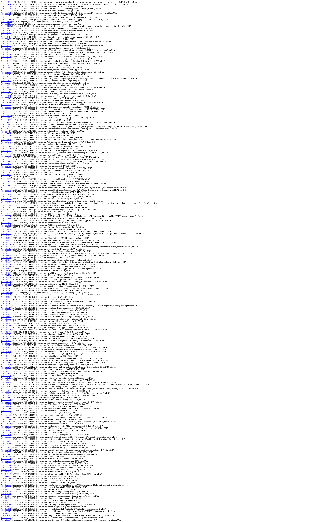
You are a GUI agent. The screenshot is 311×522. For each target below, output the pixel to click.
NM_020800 (6, 371)
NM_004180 (6, 122)
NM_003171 (6, 96)
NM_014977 (6, 286)
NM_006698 (6, 207)
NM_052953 (6, 463)
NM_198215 (6, 511)
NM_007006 (6, 220)
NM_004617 (6, 146)
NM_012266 (6, 240)
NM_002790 (6, 87)
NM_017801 (6, 330)
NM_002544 (6, 81)
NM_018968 (6, 356)
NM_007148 (6, 223)
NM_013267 (6, 247)
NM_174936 (6, 494)
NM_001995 (6, 63)
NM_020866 (6, 373)
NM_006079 (6, 190)
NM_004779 (6, 151)
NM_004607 (6, 144)
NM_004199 (6, 127)
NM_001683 (6, 50)
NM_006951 (6, 216)
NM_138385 (6, 470)
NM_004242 (6, 129)
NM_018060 (6, 338)
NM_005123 (6, 157)
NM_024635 (6, 422)
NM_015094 (6, 290)
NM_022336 (6, 397)
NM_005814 (6, 186)
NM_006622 (6, 205)
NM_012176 (6, 238)
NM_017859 (6, 332)
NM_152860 (6, 483)
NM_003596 (6, 105)
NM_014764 (6, 279)
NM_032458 (6, 448)
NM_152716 (6, 481)
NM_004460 (6, 137)
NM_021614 (6, 384)
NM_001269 (6, 28)
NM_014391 (6, 264)
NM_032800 (6, 452)
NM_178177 (6, 496)
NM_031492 (6, 443)
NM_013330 (6, 253)
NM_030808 (6, 439)
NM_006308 (6, 199)
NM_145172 (6, 472)
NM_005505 (6, 168)
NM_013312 (6, 249)
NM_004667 (6, 148)
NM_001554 (6, 48)
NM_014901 (6, 284)
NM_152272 (6, 478)
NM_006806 (6, 214)
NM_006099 (6, 192)
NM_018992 (6, 358)
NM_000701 (6, 13)
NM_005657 (6, 179)
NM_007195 (6, 227)
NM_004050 (6, 113)
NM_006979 (6, 218)
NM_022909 (6, 411)
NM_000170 (6, 2)
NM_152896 (6, 485)
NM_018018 (6, 334)
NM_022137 (6, 393)
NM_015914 (6, 308)
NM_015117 (6, 293)
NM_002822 (6, 89)
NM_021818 (6, 387)
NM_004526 (6, 140)
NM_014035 (6, 258)
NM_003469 (6, 100)
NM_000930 (6, 17)
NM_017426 (6, 323)
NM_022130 (6, 391)
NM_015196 (6, 297)
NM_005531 (6, 170)
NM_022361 (6, 400)
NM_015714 (6, 304)
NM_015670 (6, 301)
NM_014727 (6, 273)
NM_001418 (6, 37)
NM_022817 (6, 408)
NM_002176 (6, 68)
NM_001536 (6, 46)
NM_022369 (6, 402)
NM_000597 (6, 9)
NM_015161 (6, 295)
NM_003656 (6, 107)
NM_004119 (6, 116)
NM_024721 (6, 424)
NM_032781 (6, 450)
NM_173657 (6, 491)
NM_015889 (6, 306)
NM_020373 (6, 369)
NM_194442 (6, 507)
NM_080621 (6, 465)
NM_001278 (6, 30)
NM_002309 (6, 72)
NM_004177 (6, 120)
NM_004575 (6, 142)
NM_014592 (6, 269)
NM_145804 (6, 474)
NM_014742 (6, 277)
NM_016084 (6, 312)
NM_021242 (6, 382)
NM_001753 (6, 54)
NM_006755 (6, 212)
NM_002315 (6, 74)
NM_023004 (6, 413)
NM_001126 (6, 24)
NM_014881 (6, 282)
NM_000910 (6, 15)
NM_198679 (6, 515)
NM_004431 (6, 133)
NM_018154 (6, 341)
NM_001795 (6, 57)
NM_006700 (6, 210)
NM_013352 (6, 255)
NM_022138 (6, 395)
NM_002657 (6, 83)
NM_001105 (6, 22)
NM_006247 (6, 196)
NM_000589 (6, 6)
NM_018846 (6, 354)
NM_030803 (6, 437)
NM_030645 (6, 435)
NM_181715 (6, 505)
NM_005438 (6, 166)
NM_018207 (6, 343)
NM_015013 (6, 288)
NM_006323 (6, 201)
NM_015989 (6, 310)
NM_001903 (6, 61)
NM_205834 (6, 518)
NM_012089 (6, 234)
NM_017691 (6, 325)
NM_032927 (6, 456)
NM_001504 (6, 43)
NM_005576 (6, 172)
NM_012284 (6, 242)
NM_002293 (6, 70)
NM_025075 (6, 426)
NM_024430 (6, 417)
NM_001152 (6, 26)
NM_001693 (6, 52)
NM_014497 (6, 266)
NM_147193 (6, 476)
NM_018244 (6, 347)
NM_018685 (6, 349)
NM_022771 (6, 404)
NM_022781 (6, 406)
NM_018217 (6, 345)
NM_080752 (6, 467)
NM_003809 (6, 109)
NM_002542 (6, 78)
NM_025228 (6, 430)
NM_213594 (6, 520)
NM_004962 (6, 155)
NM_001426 (6, 39)
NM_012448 (6, 245)
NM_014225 (6, 262)
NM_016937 (6, 321)
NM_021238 (6, 380)
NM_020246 (6, 367)
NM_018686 (6, 352)
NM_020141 (6, 365)
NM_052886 (6, 461)
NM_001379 (6, 35)
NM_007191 (6, 225)
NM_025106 (6, 428)
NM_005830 (6, 188)
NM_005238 (6, 159)
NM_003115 (6, 94)
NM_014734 (6, 275)
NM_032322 (6, 446)
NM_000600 (6, 11)
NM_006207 (6, 194)
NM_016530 (6, 317)
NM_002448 (6, 76)
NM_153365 (6, 487)
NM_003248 (6, 98)
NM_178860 (6, 500)
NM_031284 (6, 441)
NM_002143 (6, 65)
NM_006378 (6, 203)
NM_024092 (6, 415)
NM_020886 (6, 376)
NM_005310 (6, 161)
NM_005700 (6, 181)
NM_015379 (6, 299)
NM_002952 (6, 92)
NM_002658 (6, 85)
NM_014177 (6, 260)
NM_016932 (6, 319)
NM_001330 (6, 33)
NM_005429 (6, 164)
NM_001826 (6, 59)
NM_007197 (6, 229)
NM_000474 (6, 4)
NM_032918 (6, 454)
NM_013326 (6, 251)
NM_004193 (6, 124)
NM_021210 (6, 378)
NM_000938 (6, 19)
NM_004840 (6, 153)
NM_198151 (6, 509)
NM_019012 (6, 360)
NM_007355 (6, 231)
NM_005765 (6, 183)
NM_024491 (6, 419)
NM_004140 (6, 118)
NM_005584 (6, 175)
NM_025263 (6, 432)
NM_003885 (6, 111)
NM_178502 (6, 498)
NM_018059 (6, 336)
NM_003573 (6, 102)
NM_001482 (6, 41)
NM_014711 (6, 271)
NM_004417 (6, 131)
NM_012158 (6, 236)
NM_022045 (6, 389)
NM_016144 (6, 314)
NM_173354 (6, 489)
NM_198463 (6, 513)
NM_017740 (6, 328)
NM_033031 (6, 459)
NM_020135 (6, 363)
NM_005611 (6, 177)
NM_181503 (6, 502)
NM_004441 (6, 135)
